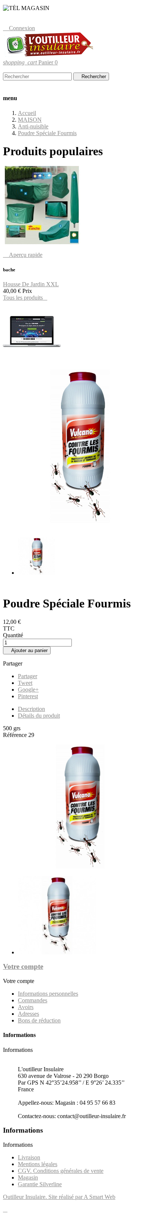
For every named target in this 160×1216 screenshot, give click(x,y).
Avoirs (25, 1007)
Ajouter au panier (27, 650)
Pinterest (28, 696)
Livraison (29, 1157)
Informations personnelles (48, 993)
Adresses (28, 1014)
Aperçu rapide (22, 255)
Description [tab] (31, 709)
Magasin (28, 1177)
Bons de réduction (39, 1020)
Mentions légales (37, 1164)
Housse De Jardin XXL (31, 284)
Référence (15, 735)
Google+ (28, 689)
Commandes (32, 1000)
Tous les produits (25, 297)
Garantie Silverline (40, 1184)
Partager (27, 676)
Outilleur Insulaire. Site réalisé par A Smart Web (59, 1197)
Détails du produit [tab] (39, 715)
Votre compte (23, 966)
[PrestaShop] (32, 360)
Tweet (25, 683)
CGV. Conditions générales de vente (60, 1171)
